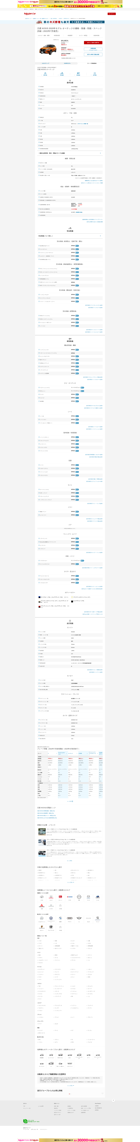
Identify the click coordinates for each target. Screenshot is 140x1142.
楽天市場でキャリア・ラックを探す (94, 552)
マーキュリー (91, 971)
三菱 (89, 940)
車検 (70, 35)
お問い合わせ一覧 (34, 1129)
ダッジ (72, 977)
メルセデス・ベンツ (43, 960)
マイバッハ (57, 960)
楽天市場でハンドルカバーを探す (95, 379)
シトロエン (40, 1017)
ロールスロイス (42, 991)
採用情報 (96, 1110)
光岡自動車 (57, 945)
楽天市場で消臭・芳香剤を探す (95, 479)
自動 (96, 35)
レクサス (73, 948)
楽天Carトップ (28, 18)
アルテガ (40, 962)
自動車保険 (83, 1112)
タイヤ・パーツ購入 (71, 1110)
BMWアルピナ (74, 955)
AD (55, 870)
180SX (39, 870)
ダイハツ (40, 945)
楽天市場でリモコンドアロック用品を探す (93, 377)
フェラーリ (90, 1005)
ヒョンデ (40, 1030)
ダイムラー (90, 986)
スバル (72, 943)
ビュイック (40, 971)
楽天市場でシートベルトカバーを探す (94, 332)
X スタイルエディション (61, 753)
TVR (39, 986)
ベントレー (40, 988)
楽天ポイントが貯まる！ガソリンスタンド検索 (92, 183)
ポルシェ (90, 957)
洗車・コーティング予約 (86, 1108)
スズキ (89, 943)
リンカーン (40, 974)
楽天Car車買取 (84, 1106)
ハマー (39, 979)
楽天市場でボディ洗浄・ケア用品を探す (93, 611)
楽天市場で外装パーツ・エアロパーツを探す (92, 567)
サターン (73, 969)
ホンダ (72, 940)
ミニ (89, 960)
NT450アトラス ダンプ (76, 877)
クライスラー (58, 969)
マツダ (39, 943)
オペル (56, 957)
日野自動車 (90, 945)
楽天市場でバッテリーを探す (96, 672)
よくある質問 (40, 1106)
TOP (24, 1106)
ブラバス (73, 960)
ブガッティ (90, 1017)
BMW (56, 955)
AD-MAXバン (91, 870)
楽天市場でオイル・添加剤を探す (95, 669)
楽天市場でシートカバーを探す (95, 426)
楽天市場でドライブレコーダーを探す (94, 305)
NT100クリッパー (42, 877)
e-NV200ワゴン (58, 875)
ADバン (56, 872)
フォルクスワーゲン (75, 957)
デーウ (56, 1030)
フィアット (73, 1005)
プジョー (57, 1017)
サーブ (39, 1023)
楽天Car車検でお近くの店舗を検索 (95, 221)
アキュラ (90, 948)
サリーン (73, 974)
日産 (56, 940)
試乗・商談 (56, 1106)
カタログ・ (43, 35)
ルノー (72, 1017)
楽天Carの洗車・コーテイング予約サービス (93, 614)
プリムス (90, 974)
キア (72, 1030)
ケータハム (73, 991)
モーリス (40, 996)
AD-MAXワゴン (41, 872)
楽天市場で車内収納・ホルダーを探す (94, 454)
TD (72, 1039)
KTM (72, 1042)
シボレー (90, 969)
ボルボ (56, 1023)
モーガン (40, 993)
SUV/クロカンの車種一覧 (83, 123)
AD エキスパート (75, 870)
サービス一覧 (26, 1129)
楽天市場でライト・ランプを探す (95, 503)
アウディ (40, 957)
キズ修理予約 (70, 1108)
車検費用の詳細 (79, 212)
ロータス (73, 988)
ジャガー (73, 986)
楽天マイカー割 (57, 1114)
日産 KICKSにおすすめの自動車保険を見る (47, 817)
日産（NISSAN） (54, 18)
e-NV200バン (41, 875)
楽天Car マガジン (57, 1112)
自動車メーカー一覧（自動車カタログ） (41, 18)
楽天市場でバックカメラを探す (95, 307)
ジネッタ (57, 991)
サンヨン (90, 1030)
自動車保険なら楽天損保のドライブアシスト (92, 219)
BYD (39, 1039)
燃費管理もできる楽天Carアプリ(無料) (94, 180)
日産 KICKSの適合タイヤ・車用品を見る (46, 815)
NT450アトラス (58, 877)
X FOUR (80, 753)
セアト (56, 1042)
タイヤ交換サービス (85, 1110)
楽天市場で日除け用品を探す (96, 457)
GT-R (72, 875)
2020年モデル (66, 18)
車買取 (57, 35)
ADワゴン (73, 872)
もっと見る (69, 801)
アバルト (40, 1010)
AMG (39, 955)
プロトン (57, 1039)
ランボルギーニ (74, 1008)
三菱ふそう (40, 948)
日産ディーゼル (74, 945)
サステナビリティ (43, 1129)
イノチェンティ (58, 1010)
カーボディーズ (91, 991)
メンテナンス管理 (57, 1110)
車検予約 (56, 1108)
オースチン (90, 993)
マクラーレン (74, 993)
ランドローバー (58, 988)
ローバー (90, 988)
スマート (90, 955)
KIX (88, 875)
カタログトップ (45, 63)
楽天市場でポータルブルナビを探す (94, 405)
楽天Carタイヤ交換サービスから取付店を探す (92, 588)
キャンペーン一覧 (26, 1108)
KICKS (60, 18)
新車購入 (69, 1106)
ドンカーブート (91, 1039)
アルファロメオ (42, 1005)
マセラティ (40, 1008)
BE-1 (89, 872)
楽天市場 (113, 9)
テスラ (39, 977)
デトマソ (90, 1008)
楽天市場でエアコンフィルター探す (94, 481)
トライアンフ (58, 996)
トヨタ (39, 940)
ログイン (113, 13)
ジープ (56, 977)
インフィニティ (58, 979)
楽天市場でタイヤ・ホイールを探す (94, 586)
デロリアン (57, 974)
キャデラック (41, 969)
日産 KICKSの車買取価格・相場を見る (46, 810)
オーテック (70, 753)
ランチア (57, 1008)
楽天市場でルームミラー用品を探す (94, 518)
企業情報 (96, 1105)
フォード (57, 971)
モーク (39, 998)
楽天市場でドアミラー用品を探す (95, 521)
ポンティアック (74, 971)
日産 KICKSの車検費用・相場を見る (45, 813)
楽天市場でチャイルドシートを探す (94, 329)
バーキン (40, 1042)
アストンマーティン (59, 986)
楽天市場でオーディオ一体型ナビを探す (93, 408)
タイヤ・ (83, 35)
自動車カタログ (71, 1112)
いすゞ (56, 943)
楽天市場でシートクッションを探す (94, 429)
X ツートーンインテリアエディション (92, 753)
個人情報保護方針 (98, 1108)
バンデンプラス (58, 993)
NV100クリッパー (92, 877)
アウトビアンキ (58, 1005)
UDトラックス (58, 948)
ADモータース (41, 1033)
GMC (89, 977)
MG (72, 996)
